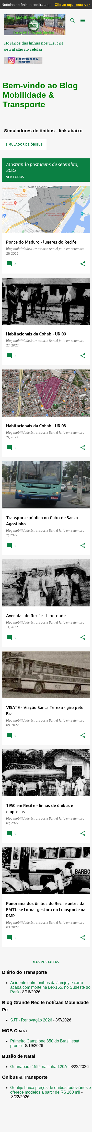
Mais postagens (46, 962)
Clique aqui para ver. (72, 5)
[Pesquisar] (73, 20)
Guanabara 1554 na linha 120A (38, 1066)
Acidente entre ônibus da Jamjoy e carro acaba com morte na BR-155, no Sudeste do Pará (50, 987)
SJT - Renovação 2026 (31, 1020)
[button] (83, 264)
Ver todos (15, 177)
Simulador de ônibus (24, 144)
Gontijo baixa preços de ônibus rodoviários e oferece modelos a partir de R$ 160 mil (50, 1089)
